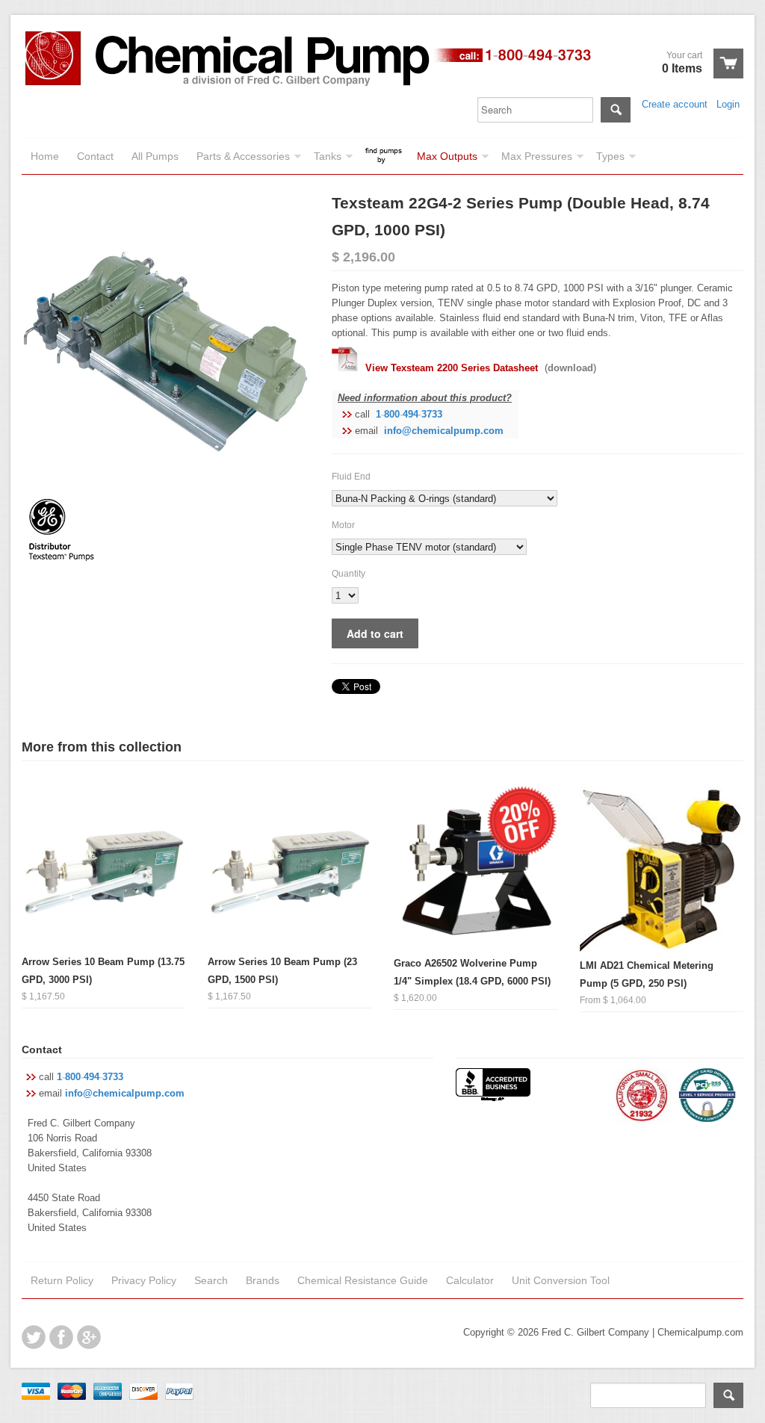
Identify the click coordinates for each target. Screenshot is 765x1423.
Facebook (61, 1337)
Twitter (34, 1337)
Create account (674, 104)
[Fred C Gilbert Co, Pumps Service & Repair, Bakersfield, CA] (493, 1086)
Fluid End (351, 476)
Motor (343, 525)
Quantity (348, 573)
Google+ (89, 1337)
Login (728, 104)
